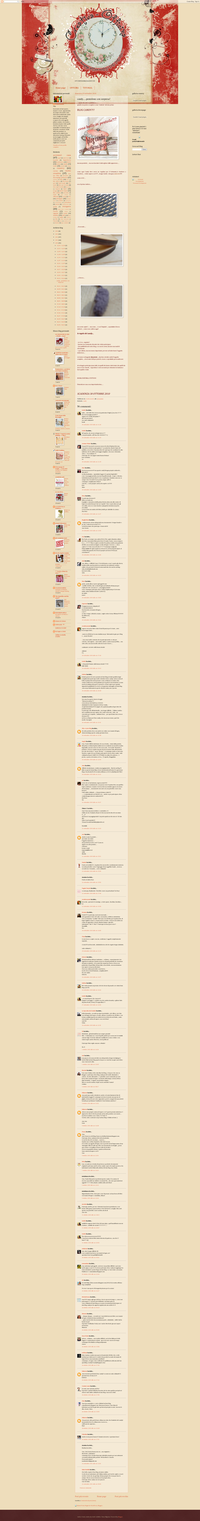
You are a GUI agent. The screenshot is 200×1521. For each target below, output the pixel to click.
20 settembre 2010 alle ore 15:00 (91, 597)
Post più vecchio (121, 1496)
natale (54, 194)
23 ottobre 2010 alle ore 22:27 (90, 1291)
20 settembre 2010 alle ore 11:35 (91, 437)
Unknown (84, 1092)
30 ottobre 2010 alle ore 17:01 (90, 1439)
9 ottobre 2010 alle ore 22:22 (90, 1185)
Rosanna (84, 912)
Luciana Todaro (86, 443)
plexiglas (59, 198)
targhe (61, 217)
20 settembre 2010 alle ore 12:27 (91, 514)
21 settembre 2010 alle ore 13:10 (91, 828)
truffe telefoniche (64, 219)
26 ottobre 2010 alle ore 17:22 (90, 1380)
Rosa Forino (85, 1336)
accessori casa (62, 155)
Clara (83, 1401)
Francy (84, 1131)
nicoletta (84, 1204)
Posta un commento (85, 1488)
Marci (83, 581)
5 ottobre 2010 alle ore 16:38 (90, 1125)
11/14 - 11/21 (61, 257)
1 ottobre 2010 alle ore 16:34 (90, 1049)
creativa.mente (86, 626)
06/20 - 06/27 (61, 319)
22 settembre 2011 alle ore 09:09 (91, 1484)
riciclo (55, 211)
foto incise (66, 181)
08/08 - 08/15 (61, 298)
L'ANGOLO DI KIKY (60, 628)
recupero (66, 206)
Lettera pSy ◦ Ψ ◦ (60, 624)
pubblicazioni (65, 204)
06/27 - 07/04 (61, 316)
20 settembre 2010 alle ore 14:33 (91, 575)
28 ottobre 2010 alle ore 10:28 (90, 1428)
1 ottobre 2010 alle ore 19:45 (90, 1064)
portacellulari (58, 202)
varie (61, 221)
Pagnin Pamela (86, 888)
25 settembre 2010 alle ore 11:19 (91, 951)
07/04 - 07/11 (61, 313)
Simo (83, 468)
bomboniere (60, 162)
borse (69, 162)
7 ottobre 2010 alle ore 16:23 (90, 1170)
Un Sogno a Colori (60, 631)
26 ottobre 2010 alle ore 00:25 (90, 1307)
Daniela (84, 862)
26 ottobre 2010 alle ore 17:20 (90, 1365)
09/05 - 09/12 (61, 289)
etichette (55, 179)
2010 (57, 243)
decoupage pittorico (60, 177)
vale (83, 1055)
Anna (83, 765)
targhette (68, 217)
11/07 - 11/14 (61, 260)
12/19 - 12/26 (61, 245)
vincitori (57, 223)
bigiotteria (67, 160)
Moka (83, 1161)
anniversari (66, 158)
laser (65, 189)
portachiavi (67, 202)
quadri (55, 206)
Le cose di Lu (59, 492)
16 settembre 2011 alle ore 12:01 (91, 1463)
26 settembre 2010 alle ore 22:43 (91, 990)
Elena (83, 496)
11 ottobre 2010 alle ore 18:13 (90, 1215)
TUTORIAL (87, 88)
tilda (56, 219)
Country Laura (86, 1386)
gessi (54, 183)
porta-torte (68, 200)
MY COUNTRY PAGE (61, 538)
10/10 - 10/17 (61, 272)
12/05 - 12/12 (61, 251)
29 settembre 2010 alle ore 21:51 (91, 1025)
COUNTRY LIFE (59, 477)
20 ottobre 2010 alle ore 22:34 (90, 1274)
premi (57, 204)
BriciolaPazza (86, 1297)
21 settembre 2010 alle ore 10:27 (91, 802)
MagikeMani (85, 520)
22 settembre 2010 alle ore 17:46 (91, 893)
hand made (62, 183)
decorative (65, 175)
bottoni (59, 164)
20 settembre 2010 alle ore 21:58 (91, 735)
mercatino (66, 192)
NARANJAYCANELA (60, 612)
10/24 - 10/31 (61, 266)
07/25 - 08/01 (61, 304)
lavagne (55, 191)
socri (83, 834)
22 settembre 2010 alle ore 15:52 (91, 882)
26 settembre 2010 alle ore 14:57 (91, 977)
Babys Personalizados (67, 576)
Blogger (120, 1517)
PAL (69, 196)
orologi (64, 196)
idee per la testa (64, 185)
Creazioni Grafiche (60, 588)
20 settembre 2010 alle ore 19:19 (91, 668)
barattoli (55, 160)
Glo (83, 1280)
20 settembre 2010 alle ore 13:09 (91, 530)
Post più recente (81, 1496)
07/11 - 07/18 (61, 310)
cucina (55, 171)
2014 (57, 231)
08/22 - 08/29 (61, 292)
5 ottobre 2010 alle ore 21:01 (90, 1155)
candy (84, 401)
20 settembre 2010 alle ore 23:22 (91, 774)
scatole (65, 213)
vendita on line (67, 221)
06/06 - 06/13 (61, 325)
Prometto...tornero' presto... (67, 541)
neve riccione (64, 194)
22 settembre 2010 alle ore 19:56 (91, 906)
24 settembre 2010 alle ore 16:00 (91, 930)
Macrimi (84, 1070)
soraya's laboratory (60, 523)
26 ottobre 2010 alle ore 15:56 (90, 1346)
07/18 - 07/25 (61, 307)
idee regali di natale (58, 187)
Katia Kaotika (86, 1469)
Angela (84, 741)
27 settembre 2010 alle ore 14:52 (91, 1005)
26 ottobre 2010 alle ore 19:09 (90, 1411)
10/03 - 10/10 (61, 275)
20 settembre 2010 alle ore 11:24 (91, 424)
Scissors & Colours (60, 621)
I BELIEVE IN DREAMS (62, 400)
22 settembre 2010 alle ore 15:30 (91, 871)
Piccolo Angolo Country (62, 553)
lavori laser (63, 191)
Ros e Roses (58, 385)
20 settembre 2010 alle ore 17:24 (91, 655)
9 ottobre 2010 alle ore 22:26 (90, 1198)
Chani (83, 936)
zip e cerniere (65, 223)
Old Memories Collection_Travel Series (67, 603)
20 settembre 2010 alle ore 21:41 (91, 722)
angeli (59, 158)
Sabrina (84, 674)
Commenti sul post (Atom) (88, 1500)
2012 (57, 237)
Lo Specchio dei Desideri (89, 1011)
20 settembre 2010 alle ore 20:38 (91, 690)
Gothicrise (85, 1248)
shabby (55, 215)
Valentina (84, 1434)
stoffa (63, 215)
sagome (55, 213)
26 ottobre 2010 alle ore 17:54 (90, 1395)
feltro (61, 179)
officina (55, 196)
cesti (55, 166)
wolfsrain (84, 1352)
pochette (60, 200)
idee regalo (68, 187)
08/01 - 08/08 (61, 301)
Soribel (84, 410)
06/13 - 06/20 (61, 322)
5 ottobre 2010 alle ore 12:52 (90, 1103)
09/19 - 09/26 (61, 278)
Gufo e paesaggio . (67, 357)
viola (83, 561)
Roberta (84, 957)
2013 (57, 234)
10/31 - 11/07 (61, 263)
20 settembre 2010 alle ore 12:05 (91, 489)
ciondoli (63, 166)
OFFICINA (74, 88)
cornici (69, 166)
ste (83, 780)
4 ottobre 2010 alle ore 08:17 (90, 1086)
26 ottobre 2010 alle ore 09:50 (90, 1330)
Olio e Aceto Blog (87, 728)
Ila (82, 1031)
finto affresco (56, 181)
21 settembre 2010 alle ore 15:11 (91, 856)
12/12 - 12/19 (61, 248)
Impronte (84, 603)
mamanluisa (85, 1263)
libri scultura (57, 192)
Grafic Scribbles (59, 450)
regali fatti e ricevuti (63, 209)
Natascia (84, 1313)
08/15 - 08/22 (61, 295)
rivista (66, 211)
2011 (57, 240)
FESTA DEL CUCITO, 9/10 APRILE (66, 482)
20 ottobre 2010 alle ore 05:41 (90, 1257)
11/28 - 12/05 (61, 254)
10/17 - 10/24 (61, 269)
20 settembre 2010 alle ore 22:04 (91, 759)
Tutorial (55, 221)
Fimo (67, 179)
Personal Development (139, 183)
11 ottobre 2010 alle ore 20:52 (90, 1242)
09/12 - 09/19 (61, 286)
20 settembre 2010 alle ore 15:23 (91, 620)
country (60, 168)
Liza (83, 536)
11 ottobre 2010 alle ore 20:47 (90, 1228)
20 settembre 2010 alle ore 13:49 (91, 555)
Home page (61, 88)
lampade (57, 189)
